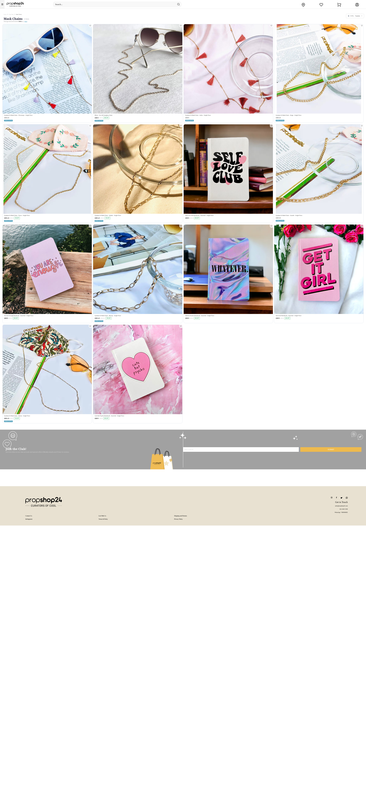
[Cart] (339, 4)
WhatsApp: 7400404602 (341, 512)
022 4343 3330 (344, 509)
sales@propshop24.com (341, 506)
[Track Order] (303, 4)
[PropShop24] (32, 502)
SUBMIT (331, 449)
